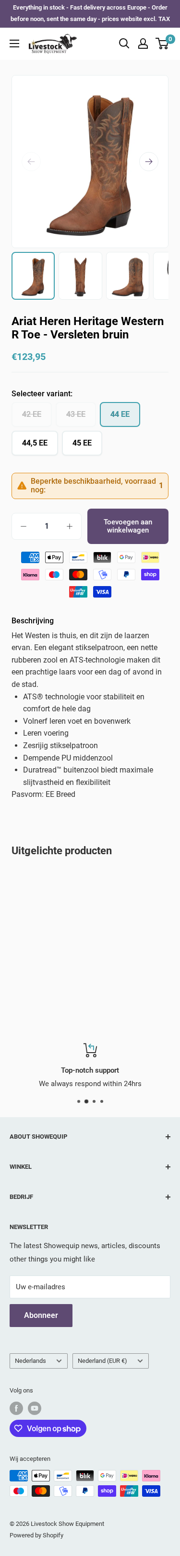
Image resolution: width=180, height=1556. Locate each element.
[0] (162, 43)
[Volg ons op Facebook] (16, 1408)
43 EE (75, 414)
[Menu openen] (14, 43)
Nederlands (30, 1360)
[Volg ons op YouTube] (34, 1408)
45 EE (82, 442)
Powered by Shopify (36, 1535)
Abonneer (41, 1315)
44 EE (120, 414)
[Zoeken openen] (124, 43)
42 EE (31, 414)
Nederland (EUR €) (102, 1360)
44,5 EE (35, 442)
